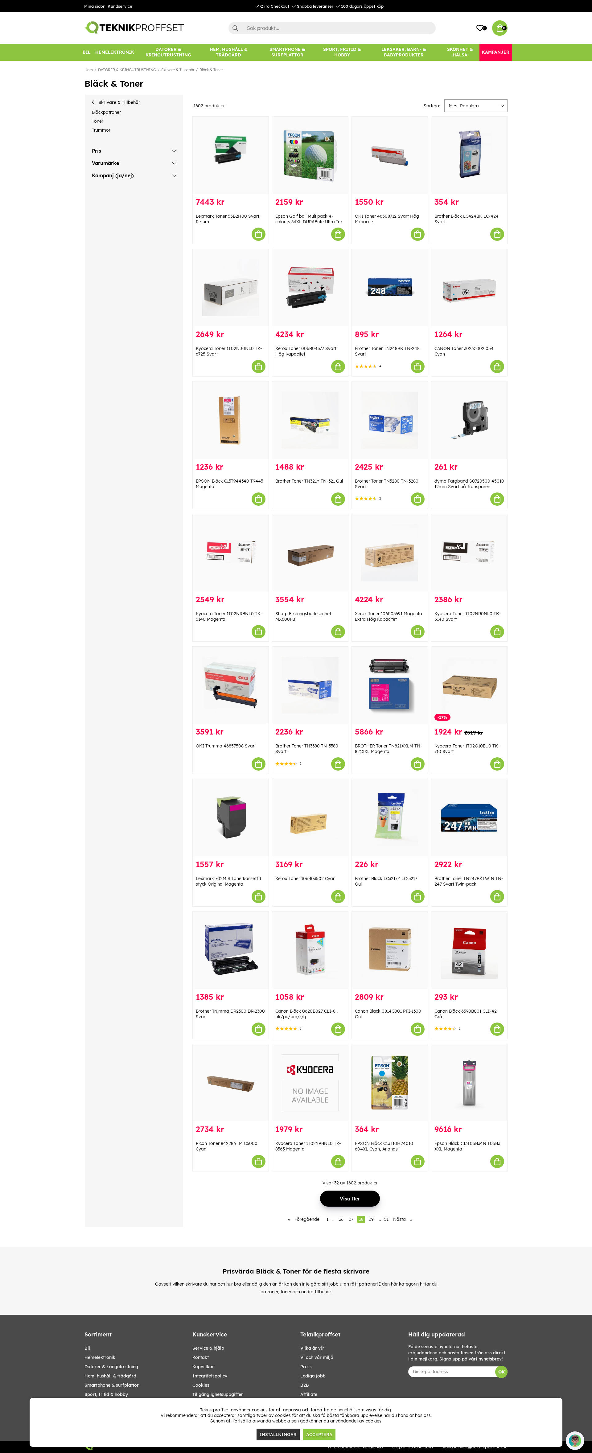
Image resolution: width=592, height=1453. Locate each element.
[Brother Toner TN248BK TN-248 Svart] (389, 288)
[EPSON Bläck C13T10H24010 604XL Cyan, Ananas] (389, 1083)
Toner (97, 121)
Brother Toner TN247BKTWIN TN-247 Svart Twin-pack (468, 881)
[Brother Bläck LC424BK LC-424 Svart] (469, 155)
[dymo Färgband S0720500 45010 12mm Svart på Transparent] (469, 420)
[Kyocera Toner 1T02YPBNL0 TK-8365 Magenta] (310, 1083)
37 (351, 1219)
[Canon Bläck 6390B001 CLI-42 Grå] (469, 950)
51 (386, 1219)
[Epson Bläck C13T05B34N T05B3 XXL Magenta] (469, 1083)
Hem (88, 70)
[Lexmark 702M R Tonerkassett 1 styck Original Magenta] (230, 817)
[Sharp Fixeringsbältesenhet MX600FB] (310, 552)
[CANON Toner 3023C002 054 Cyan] (469, 288)
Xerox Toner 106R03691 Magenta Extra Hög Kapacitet (388, 616)
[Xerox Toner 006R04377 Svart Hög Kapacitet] (310, 288)
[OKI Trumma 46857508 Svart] (230, 685)
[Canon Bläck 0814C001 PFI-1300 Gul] (389, 950)
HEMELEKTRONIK (99, 1357)
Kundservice (120, 6)
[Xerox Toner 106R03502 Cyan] (310, 817)
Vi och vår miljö (316, 1357)
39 (371, 1219)
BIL (87, 1348)
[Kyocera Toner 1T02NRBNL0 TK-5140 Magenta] (230, 552)
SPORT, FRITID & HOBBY (106, 1394)
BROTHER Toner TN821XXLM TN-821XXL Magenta (388, 748)
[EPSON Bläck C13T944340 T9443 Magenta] (230, 420)
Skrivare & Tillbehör (177, 70)
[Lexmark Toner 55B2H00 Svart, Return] (230, 155)
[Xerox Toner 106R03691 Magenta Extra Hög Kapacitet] (389, 552)
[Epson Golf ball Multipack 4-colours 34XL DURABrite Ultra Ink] (310, 155)
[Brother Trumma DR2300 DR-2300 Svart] (230, 950)
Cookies (200, 1385)
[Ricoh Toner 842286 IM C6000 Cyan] (230, 1083)
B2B (304, 1385)
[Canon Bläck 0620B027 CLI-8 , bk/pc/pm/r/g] (310, 950)
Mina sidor (94, 6)
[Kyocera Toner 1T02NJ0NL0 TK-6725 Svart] (230, 288)
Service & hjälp (208, 1348)
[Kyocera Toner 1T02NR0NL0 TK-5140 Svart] (469, 552)
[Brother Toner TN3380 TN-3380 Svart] (310, 685)
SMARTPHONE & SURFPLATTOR (111, 1385)
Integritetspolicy (209, 1376)
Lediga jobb (313, 1376)
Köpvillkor (203, 1366)
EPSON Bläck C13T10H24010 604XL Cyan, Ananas (384, 1146)
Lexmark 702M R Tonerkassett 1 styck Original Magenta (228, 881)
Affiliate (308, 1394)
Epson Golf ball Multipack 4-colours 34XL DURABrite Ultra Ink (309, 218)
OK (501, 1372)
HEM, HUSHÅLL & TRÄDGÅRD (110, 1376)
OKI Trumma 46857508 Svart (226, 746)
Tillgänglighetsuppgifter (217, 1394)
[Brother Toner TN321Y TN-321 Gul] (310, 420)
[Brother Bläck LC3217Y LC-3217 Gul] (389, 817)
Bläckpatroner (106, 112)
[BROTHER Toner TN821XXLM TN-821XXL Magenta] (389, 685)
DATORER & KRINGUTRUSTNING (127, 70)
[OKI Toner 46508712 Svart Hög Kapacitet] (389, 155)
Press (306, 1366)
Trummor (101, 130)
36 (341, 1219)
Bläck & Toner (211, 70)
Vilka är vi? (312, 1348)
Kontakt (200, 1357)
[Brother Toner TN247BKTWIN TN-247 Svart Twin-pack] (469, 817)
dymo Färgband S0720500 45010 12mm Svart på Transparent (469, 483)
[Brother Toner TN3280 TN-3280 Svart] (389, 420)
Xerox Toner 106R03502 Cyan (305, 878)
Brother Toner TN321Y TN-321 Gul (309, 481)
